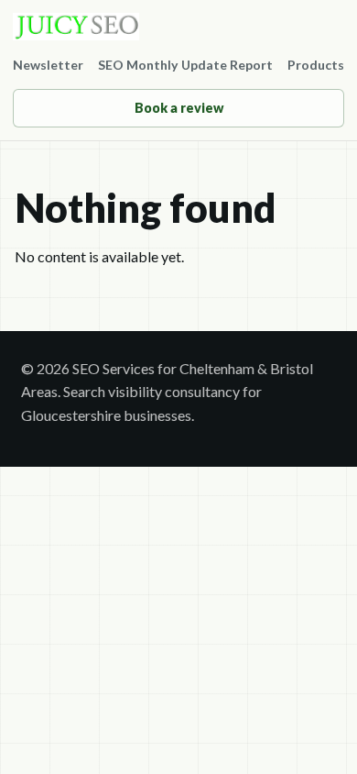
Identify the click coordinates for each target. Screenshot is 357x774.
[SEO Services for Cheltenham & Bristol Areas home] (178, 26)
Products (315, 64)
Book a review (179, 108)
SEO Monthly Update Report (185, 64)
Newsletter (48, 64)
